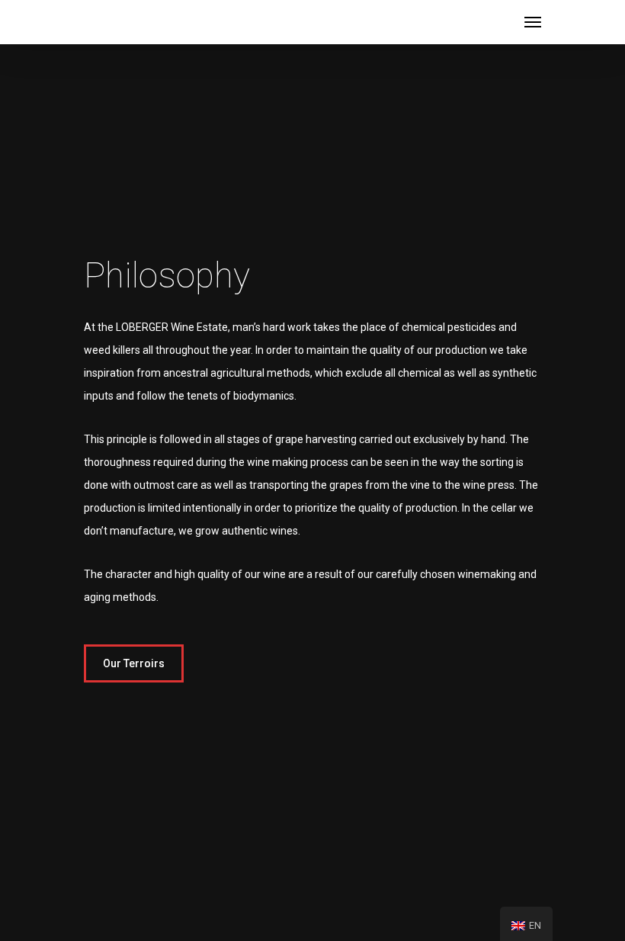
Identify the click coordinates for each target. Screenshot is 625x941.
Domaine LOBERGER (156, 21)
